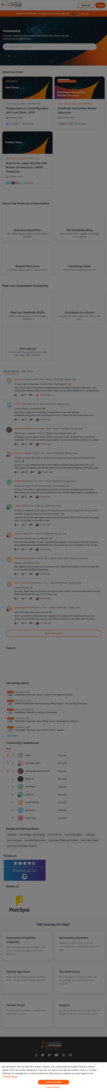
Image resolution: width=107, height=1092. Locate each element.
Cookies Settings (52, 1087)
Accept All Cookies (53, 1082)
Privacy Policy (10, 1077)
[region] (53, 1077)
